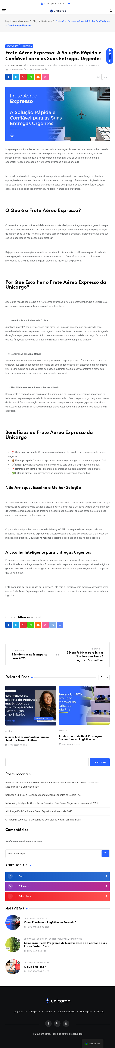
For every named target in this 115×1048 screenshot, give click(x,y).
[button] (101, 677)
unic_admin (16, 65)
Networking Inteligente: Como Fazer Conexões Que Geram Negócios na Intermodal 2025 (51, 803)
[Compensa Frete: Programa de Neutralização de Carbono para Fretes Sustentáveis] (12, 944)
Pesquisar (100, 762)
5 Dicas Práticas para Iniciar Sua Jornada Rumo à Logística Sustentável (85, 656)
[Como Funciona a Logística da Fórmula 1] (12, 922)
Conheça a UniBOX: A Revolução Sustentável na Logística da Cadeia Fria (43, 795)
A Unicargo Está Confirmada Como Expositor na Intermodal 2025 (38, 811)
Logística (42, 918)
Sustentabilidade (58, 939)
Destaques (29, 918)
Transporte (75, 939)
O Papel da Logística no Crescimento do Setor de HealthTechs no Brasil (43, 819)
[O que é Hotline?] (12, 966)
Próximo (95, 649)
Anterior (20, 651)
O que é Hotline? (35, 967)
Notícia (9, 731)
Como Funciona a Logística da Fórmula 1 (50, 922)
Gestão (100, 1011)
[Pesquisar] (111, 10)
